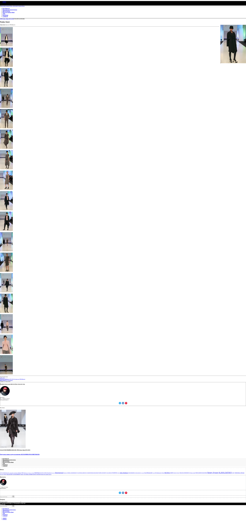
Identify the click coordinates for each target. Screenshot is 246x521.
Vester (21, 474)
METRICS (167, 473)
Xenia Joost (2, 378)
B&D (23, 472)
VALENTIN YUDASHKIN (13, 474)
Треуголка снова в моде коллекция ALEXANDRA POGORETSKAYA (20, 454)
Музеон (42, 474)
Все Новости (6, 458)
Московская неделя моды (9, 460)
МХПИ (38, 474)
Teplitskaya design (239, 472)
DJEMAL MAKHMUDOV (72, 472)
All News (4, 2)
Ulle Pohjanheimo (6, 380)
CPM (4, 463)
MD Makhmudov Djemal (159, 472)
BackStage (5, 464)
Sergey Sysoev (212, 473)
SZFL (233, 472)
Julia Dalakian (124, 473)
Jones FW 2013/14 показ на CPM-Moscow (12, 379)
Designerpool (59, 473)
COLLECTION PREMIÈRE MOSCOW (8, 450)
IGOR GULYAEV (102, 472)
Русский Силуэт (47, 474)
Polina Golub (192, 472)
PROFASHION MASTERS (201, 472)
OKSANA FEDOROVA (185, 472)
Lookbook (5, 466)
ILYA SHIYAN (109, 472)
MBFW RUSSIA (6, 461)
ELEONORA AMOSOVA (82, 472)
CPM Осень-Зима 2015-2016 (23, 450)
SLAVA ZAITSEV (225, 473)
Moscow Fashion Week (8, 462)
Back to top (2, 504)
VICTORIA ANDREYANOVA (30, 474)
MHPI (172, 472)
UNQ (5, 474)
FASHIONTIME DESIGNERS (92, 472)
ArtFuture (19, 472)
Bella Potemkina (48, 472)
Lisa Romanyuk (148, 472)
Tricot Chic (1, 474)
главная (4, 1)
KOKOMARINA (131, 472)
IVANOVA (114, 472)
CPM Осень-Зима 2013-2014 (7, 19)
